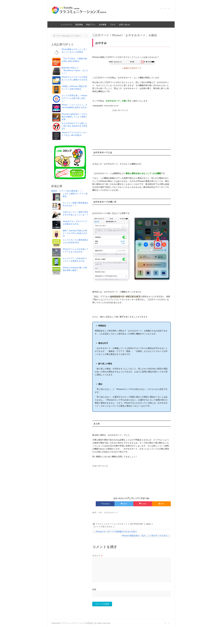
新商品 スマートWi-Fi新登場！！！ (67, 191)
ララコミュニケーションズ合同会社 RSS (165, 8)
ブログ (112, 25)
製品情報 (79, 25)
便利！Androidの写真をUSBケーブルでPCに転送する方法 (75, 233)
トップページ (66, 25)
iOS (100, 512)
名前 (94, 589)
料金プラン (91, 25)
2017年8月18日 (136, 524)
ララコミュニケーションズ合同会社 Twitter (161, 8)
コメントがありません (103, 526)
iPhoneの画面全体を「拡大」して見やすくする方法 (146, 536)
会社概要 (102, 25)
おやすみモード (111, 512)
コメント (97, 555)
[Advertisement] (131, 128)
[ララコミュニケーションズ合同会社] (79, 10)
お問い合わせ (124, 25)
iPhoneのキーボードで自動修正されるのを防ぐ (115, 532)
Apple (148, 524)
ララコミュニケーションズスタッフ (111, 524)
